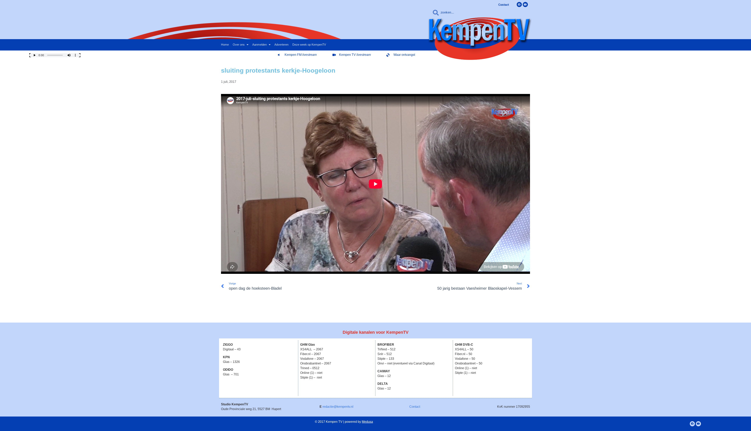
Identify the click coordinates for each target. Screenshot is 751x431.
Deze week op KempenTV (309, 44)
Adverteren (281, 44)
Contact (414, 406)
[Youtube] (525, 4)
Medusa (367, 421)
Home (225, 44)
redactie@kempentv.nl (337, 406)
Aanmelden (259, 44)
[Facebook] (519, 4)
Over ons (239, 44)
